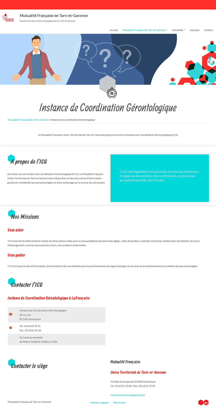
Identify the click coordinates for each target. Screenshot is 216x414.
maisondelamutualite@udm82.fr (127, 394)
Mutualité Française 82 (20, 119)
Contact (208, 29)
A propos (195, 29)
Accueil (114, 29)
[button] (167, 29)
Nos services (41, 119)
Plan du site (119, 402)
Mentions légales (99, 402)
